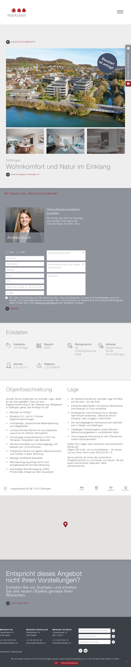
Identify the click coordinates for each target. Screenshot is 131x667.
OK (56, 663)
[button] (21, 42)
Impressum (4, 652)
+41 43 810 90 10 (60, 640)
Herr (23, 252)
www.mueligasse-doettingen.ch (25, 174)
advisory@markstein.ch (36, 643)
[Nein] (127, 661)
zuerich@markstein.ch (61, 643)
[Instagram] (80, 651)
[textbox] (66, 255)
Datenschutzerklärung (47, 303)
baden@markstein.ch (9, 643)
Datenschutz (16, 652)
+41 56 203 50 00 (8, 640)
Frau (11, 252)
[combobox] (66, 255)
